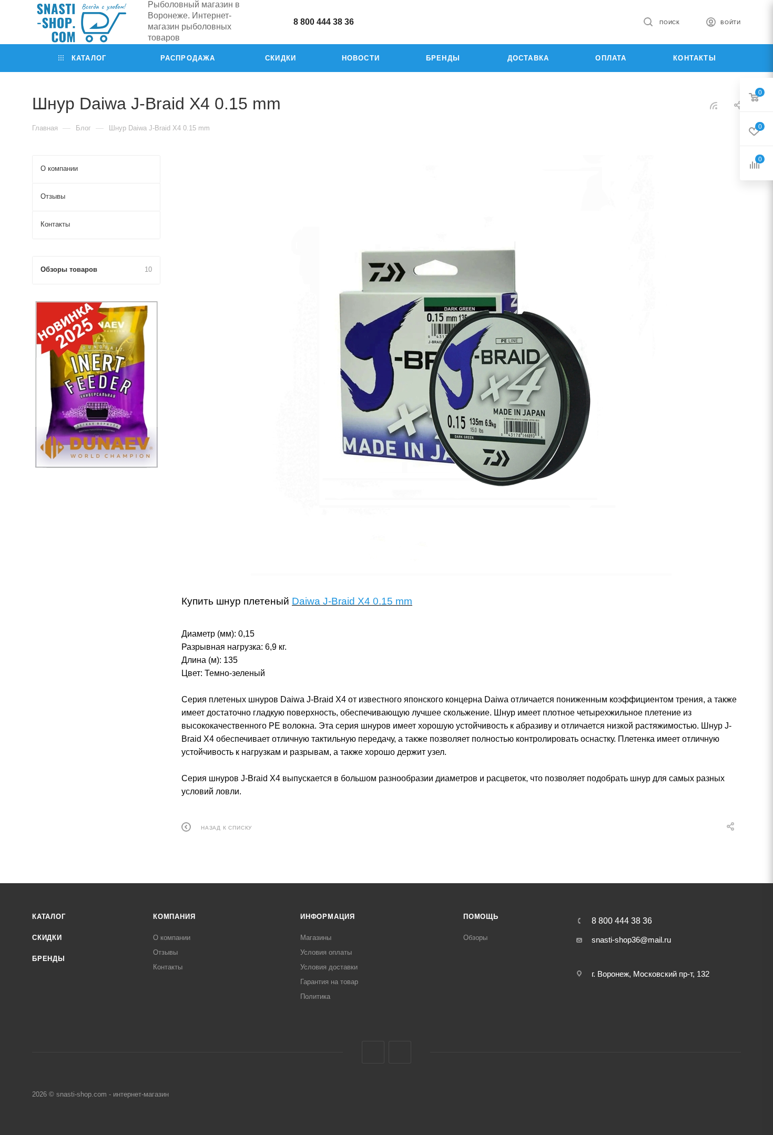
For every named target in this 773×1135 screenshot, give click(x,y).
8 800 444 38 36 (323, 21)
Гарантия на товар (329, 982)
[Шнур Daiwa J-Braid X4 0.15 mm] (461, 365)
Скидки (47, 938)
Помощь (481, 917)
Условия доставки (329, 967)
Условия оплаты (326, 952)
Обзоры (475, 938)
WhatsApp (400, 1052)
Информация (327, 917)
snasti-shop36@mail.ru (631, 939)
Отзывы (165, 952)
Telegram (373, 1052)
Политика (315, 996)
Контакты (167, 967)
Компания (174, 917)
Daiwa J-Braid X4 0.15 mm (352, 601)
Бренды (48, 959)
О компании (171, 938)
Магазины (315, 938)
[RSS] (713, 105)
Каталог (49, 917)
